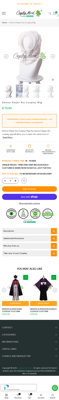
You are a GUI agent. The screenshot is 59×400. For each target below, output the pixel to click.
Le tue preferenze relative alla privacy (21, 386)
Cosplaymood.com (24, 368)
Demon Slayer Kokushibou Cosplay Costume (43, 310)
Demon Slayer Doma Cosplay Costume (12, 310)
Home (4, 22)
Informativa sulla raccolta (10, 389)
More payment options (29, 203)
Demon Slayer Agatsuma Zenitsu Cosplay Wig (27, 397)
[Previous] (6, 56)
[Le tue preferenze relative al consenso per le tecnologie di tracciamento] (4, 388)
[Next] (53, 56)
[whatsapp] (55, 388)
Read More (7, 137)
